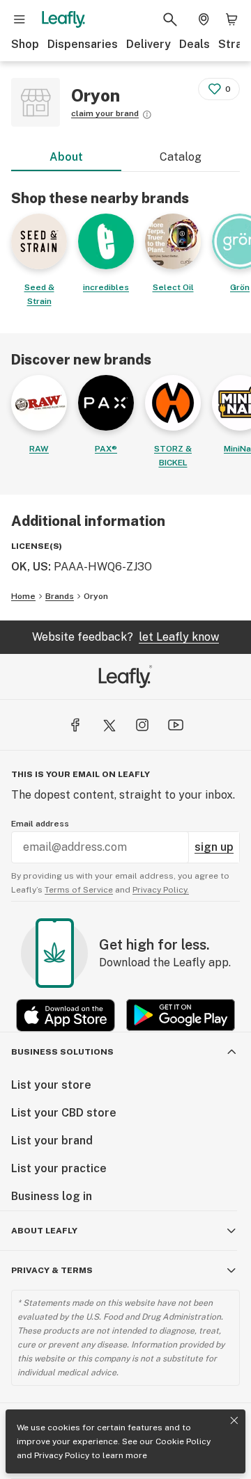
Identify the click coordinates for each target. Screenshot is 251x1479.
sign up (214, 847)
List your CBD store (63, 1112)
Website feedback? (125, 636)
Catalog (180, 156)
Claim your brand (105, 113)
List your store (51, 1085)
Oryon (96, 596)
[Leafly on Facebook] (75, 725)
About (66, 156)
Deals (194, 44)
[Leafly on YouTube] (175, 725)
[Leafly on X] (109, 725)
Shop (25, 44)
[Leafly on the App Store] (65, 1015)
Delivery (148, 44)
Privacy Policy (61, 1455)
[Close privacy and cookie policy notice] (234, 1420)
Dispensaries (82, 44)
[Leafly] (63, 19)
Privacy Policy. (160, 890)
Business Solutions (62, 1052)
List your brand (52, 1140)
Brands (59, 596)
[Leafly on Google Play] (180, 1015)
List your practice (59, 1168)
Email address (40, 824)
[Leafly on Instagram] (142, 725)
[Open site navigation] (19, 19)
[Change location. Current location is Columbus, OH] (203, 19)
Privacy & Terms (52, 1270)
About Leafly (44, 1231)
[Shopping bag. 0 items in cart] (231, 19)
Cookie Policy (183, 1441)
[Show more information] (147, 114)
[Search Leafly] (170, 19)
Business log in (51, 1196)
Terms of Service (79, 890)
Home (23, 596)
